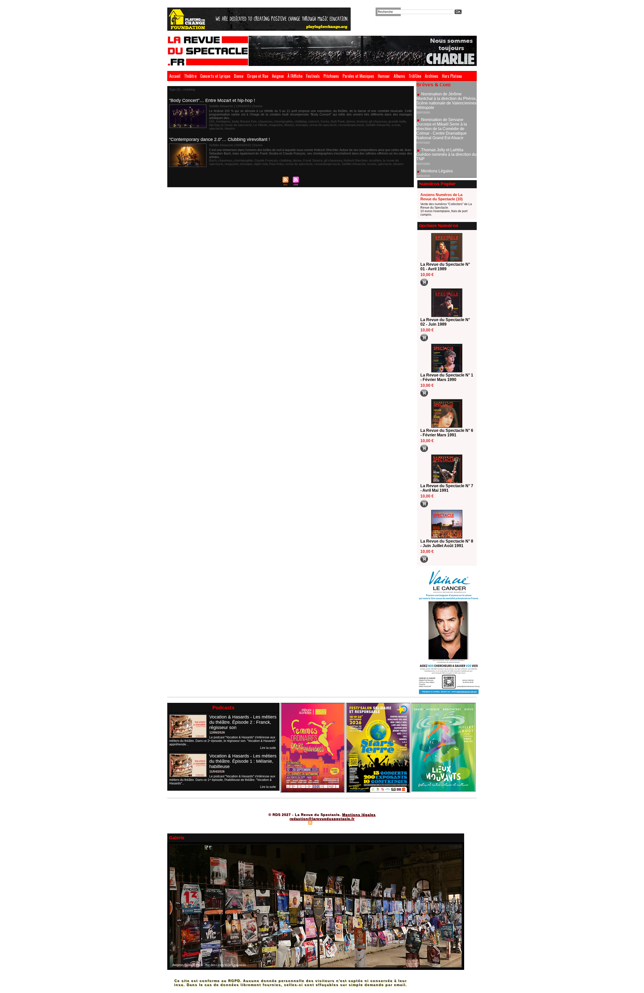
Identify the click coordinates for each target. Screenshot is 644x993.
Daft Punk (338, 121)
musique (302, 125)
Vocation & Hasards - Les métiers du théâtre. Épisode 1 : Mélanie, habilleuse (242, 761)
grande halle (397, 121)
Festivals (313, 76)
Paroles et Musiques (358, 76)
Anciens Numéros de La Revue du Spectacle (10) (441, 197)
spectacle (216, 128)
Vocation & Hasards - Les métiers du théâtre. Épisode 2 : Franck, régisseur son (242, 722)
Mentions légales (359, 815)
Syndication (321, 822)
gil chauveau (378, 121)
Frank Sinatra (313, 160)
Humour (384, 76)
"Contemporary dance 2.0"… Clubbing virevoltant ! (219, 139)
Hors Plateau (452, 76)
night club (261, 164)
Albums (399, 76)
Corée (324, 121)
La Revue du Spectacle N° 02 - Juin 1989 (445, 322)
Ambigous (223, 121)
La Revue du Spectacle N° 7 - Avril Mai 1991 (446, 488)
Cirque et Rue (257, 76)
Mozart (289, 125)
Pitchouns (331, 76)
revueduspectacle (351, 125)
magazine (276, 125)
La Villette (260, 125)
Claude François (266, 160)
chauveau (265, 121)
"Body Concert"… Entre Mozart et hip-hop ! (212, 100)
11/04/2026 (217, 771)
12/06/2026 (217, 732)
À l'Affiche (295, 76)
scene (395, 125)
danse (350, 121)
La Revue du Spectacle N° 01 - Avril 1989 (445, 266)
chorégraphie (283, 121)
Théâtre (190, 76)
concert (313, 121)
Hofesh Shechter (356, 160)
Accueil (174, 76)
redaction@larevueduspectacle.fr (322, 819)
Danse (238, 76)
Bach (213, 160)
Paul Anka (276, 164)
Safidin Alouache (378, 125)
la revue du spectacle (236, 125)
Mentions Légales (437, 144)
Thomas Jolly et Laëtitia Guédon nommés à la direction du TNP (446, 127)
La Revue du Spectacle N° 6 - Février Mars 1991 (446, 432)
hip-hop (214, 125)
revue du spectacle (323, 125)
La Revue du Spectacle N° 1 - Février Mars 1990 (446, 377)
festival (362, 121)
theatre (230, 128)
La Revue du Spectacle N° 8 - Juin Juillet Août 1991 (446, 543)
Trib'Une (415, 76)
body (235, 121)
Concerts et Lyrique (215, 76)
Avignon (278, 76)
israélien (375, 160)
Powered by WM (343, 822)
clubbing (300, 121)
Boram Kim (248, 121)
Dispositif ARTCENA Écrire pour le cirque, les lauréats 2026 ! (445, 175)
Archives (431, 76)
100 (211, 121)
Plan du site (297, 822)
